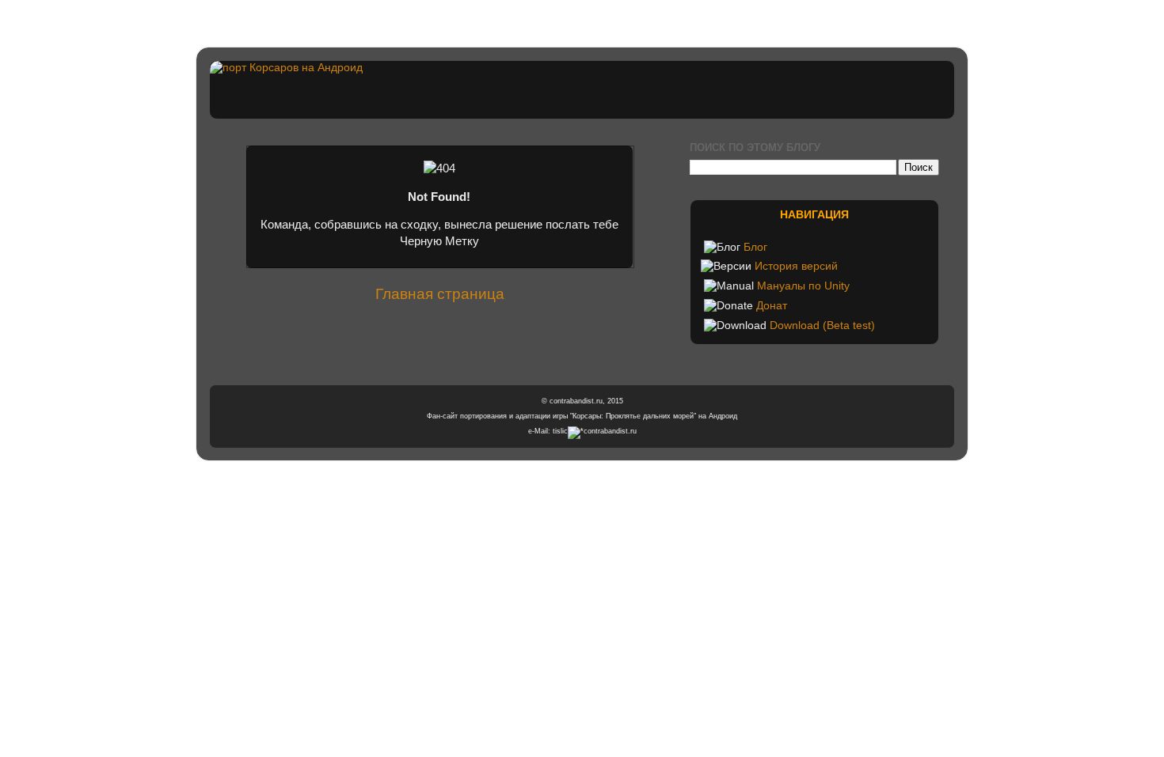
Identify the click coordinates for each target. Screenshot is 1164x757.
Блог (755, 247)
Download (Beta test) (822, 325)
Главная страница (439, 294)
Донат (771, 306)
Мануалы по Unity (803, 286)
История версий (796, 266)
